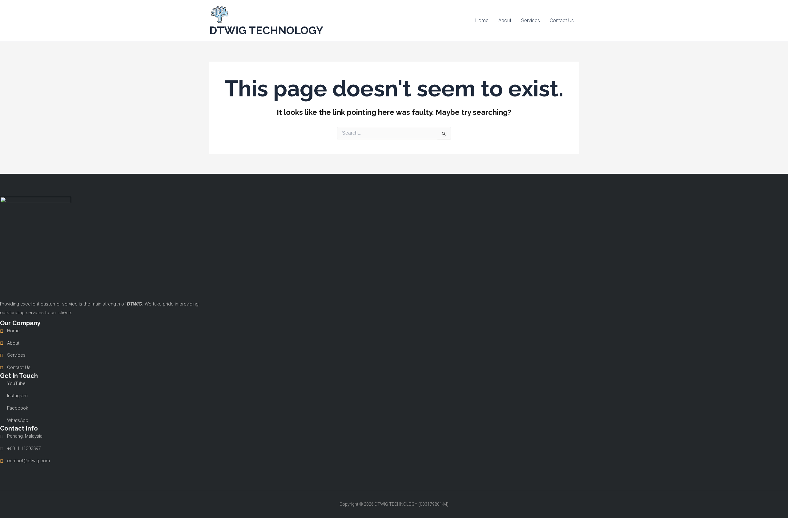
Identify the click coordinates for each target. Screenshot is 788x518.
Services (530, 20)
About (504, 20)
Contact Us (562, 20)
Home (481, 20)
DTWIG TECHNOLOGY (266, 30)
